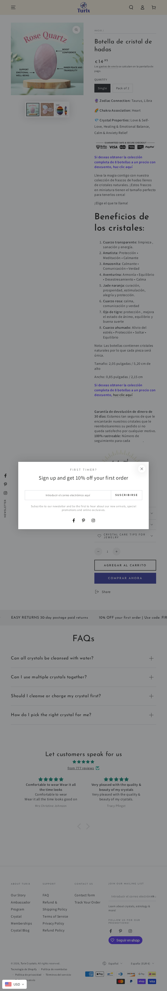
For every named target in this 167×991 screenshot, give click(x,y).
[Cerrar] (142, 469)
